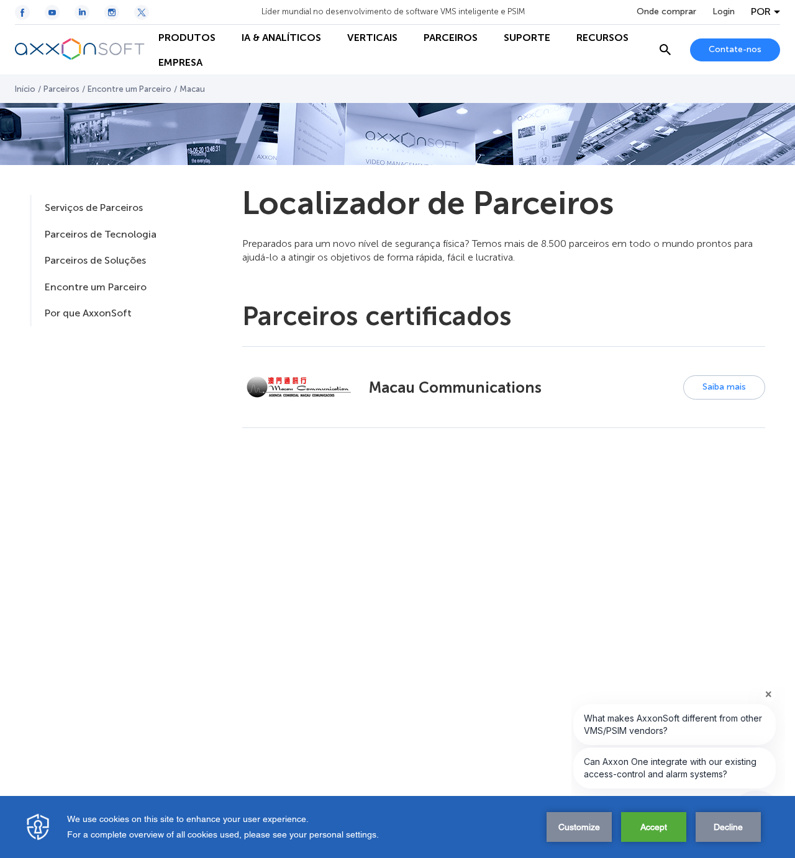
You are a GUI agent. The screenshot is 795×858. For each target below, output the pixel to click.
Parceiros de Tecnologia (101, 234)
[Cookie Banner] (397, 827)
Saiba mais (724, 387)
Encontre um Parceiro (129, 89)
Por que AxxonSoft (88, 313)
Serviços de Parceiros (94, 207)
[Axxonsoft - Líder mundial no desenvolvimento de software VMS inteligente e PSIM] (80, 49)
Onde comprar (666, 12)
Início (25, 89)
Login (723, 12)
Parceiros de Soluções (95, 260)
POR (761, 11)
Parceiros (61, 89)
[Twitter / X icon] (141, 12)
